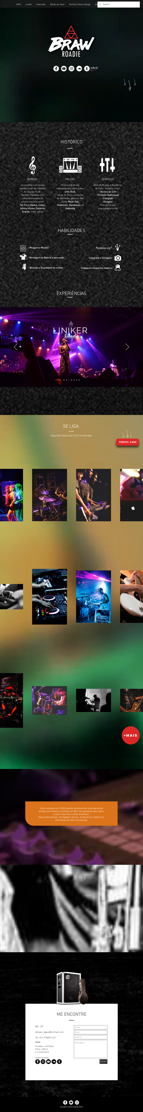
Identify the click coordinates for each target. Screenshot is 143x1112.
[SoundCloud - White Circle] (79, 68)
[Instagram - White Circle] (71, 68)
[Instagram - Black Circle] (43, 1061)
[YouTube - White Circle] (64, 68)
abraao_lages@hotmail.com (49, 1032)
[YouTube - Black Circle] (48, 1061)
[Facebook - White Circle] (56, 68)
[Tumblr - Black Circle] (59, 1061)
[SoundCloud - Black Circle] (54, 1061)
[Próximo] (127, 347)
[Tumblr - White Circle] (87, 68)
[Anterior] (15, 347)
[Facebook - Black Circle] (37, 1061)
